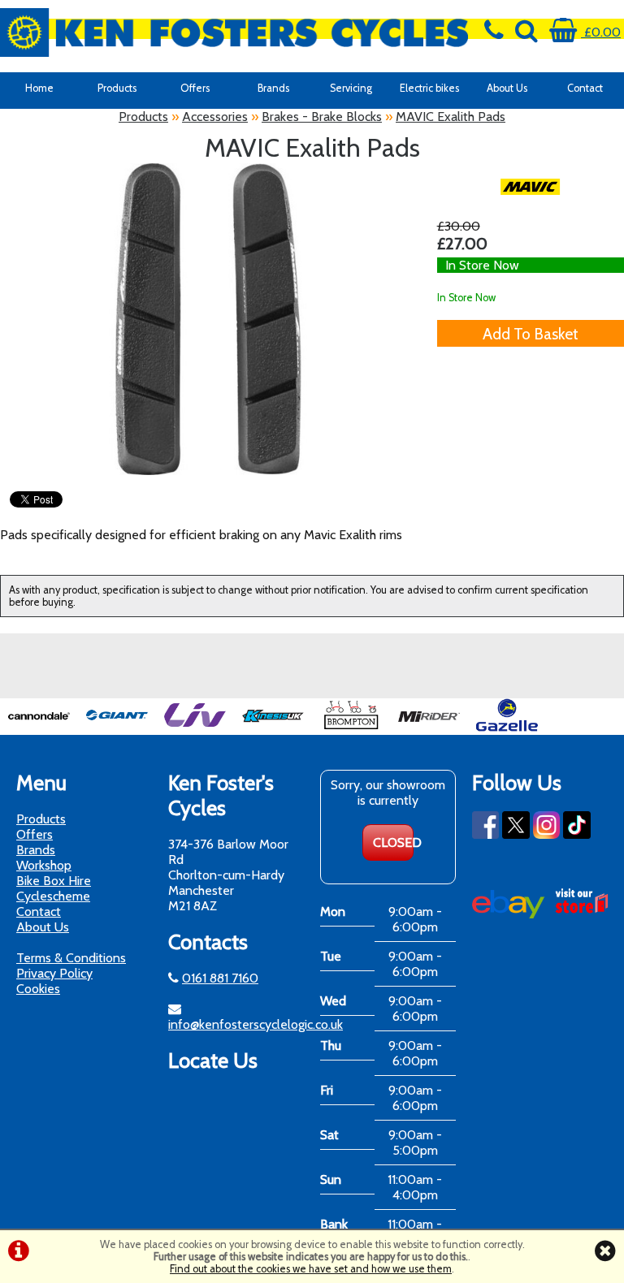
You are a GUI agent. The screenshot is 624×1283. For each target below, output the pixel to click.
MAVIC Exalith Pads (450, 116)
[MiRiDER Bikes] (429, 727)
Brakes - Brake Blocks (322, 116)
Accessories (215, 116)
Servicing (351, 88)
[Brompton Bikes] (351, 727)
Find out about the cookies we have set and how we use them (311, 1269)
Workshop (44, 865)
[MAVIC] (530, 186)
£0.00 (601, 32)
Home (39, 88)
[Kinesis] (273, 727)
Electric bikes (429, 88)
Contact (585, 88)
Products (117, 88)
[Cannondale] (39, 727)
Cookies (38, 988)
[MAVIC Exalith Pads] (208, 319)
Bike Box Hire (53, 880)
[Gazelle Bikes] (507, 727)
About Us (507, 88)
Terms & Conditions (71, 957)
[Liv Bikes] (195, 727)
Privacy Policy (54, 973)
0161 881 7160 (220, 978)
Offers (195, 88)
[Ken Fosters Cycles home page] (234, 32)
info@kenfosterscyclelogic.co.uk (255, 1024)
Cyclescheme (53, 896)
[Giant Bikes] (117, 727)
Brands (273, 88)
